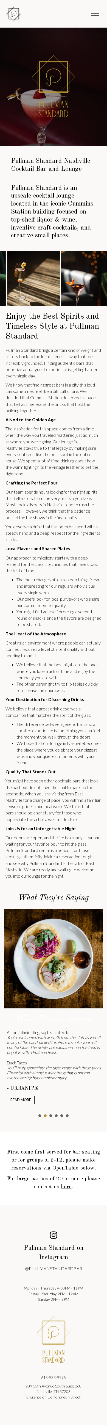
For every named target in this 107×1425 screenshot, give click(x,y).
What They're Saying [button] (39, 1115)
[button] (53, 1235)
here (66, 1186)
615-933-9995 (53, 1377)
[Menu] (95, 13)
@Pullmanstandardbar (53, 1268)
